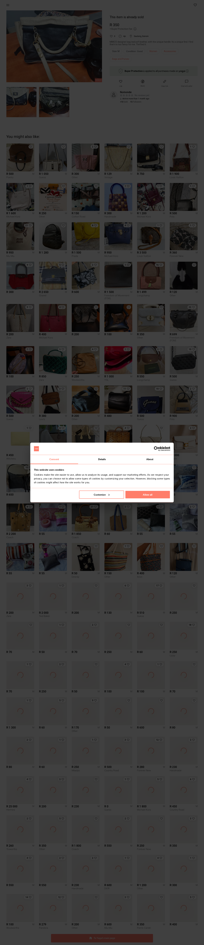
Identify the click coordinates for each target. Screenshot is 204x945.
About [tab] (149, 459)
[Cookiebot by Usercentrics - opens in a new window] (156, 448)
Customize (100, 494)
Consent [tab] (54, 459)
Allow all (147, 494)
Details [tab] (102, 459)
